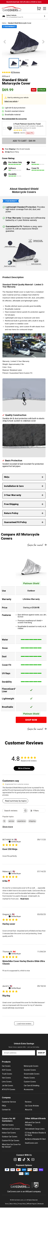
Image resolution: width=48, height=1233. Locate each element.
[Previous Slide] (4, 41)
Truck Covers (7, 1074)
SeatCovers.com (31, 1143)
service (11, 821)
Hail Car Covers (8, 1125)
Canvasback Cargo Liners (35, 1129)
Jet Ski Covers (7, 1086)
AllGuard (28, 1191)
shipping (32, 821)
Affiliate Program (32, 1203)
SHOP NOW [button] (31, 720)
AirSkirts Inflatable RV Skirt (35, 1139)
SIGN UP (41, 1053)
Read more (24, 899)
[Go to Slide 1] (14, 63)
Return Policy (13, 1203)
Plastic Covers (29, 1078)
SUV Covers (6, 1070)
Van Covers (6, 1078)
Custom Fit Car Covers (10, 1140)
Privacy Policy (22, 1203)
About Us (28, 1110)
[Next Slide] (43, 41)
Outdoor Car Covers (9, 1137)
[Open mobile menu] (45, 9)
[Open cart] (39, 8)
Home (4, 23)
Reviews (28, 1102)
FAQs (4, 1106)
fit (4, 821)
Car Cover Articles (32, 1106)
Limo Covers (7, 1082)
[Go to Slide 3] (34, 63)
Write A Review (24, 768)
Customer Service (9, 1102)
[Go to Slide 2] (24, 63)
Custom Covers (30, 1082)
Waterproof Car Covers (11, 1129)
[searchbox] (13, 811)
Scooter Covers (30, 1070)
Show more (7, 827)
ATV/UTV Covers (8, 1089)
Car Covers (6, 1066)
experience (21, 821)
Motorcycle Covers (31, 1066)
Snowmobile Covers (31, 1074)
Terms (7, 1203)
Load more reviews (24, 1024)
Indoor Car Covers (9, 1133)
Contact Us (6, 1110)
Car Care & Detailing (31, 1086)
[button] (24, 41)
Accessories (28, 1089)
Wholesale (41, 1203)
